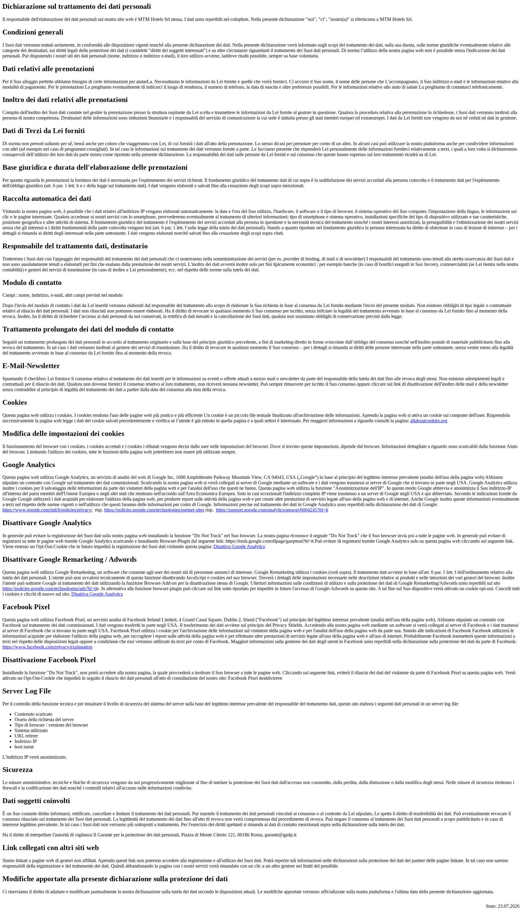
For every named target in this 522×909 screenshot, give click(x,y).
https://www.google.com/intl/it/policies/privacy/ (47, 509)
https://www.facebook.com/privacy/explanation (47, 646)
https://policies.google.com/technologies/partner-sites (154, 509)
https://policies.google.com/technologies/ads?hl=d (49, 588)
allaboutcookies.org (428, 420)
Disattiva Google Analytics (239, 546)
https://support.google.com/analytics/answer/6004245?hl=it (272, 509)
